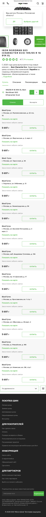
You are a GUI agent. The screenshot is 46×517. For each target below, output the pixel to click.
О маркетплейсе (8, 459)
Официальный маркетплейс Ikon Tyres (23, 1)
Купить (5, 82)
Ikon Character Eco (19, 67)
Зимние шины (7, 408)
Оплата (4, 432)
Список (13, 102)
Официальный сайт (9, 462)
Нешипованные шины (10, 415)
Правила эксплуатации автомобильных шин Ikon (20, 445)
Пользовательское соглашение (13, 439)
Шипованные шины (9, 412)
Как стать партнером (9, 478)
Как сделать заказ (8, 428)
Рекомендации (31, 82)
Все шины (5, 419)
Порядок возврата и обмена (12, 435)
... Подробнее (7, 77)
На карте (33, 102)
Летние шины (7, 405)
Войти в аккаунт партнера (11, 475)
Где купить (6, 465)
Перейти (33, 69)
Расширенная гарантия (10, 442)
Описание (17, 82)
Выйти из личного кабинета (12, 482)
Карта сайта (6, 455)
